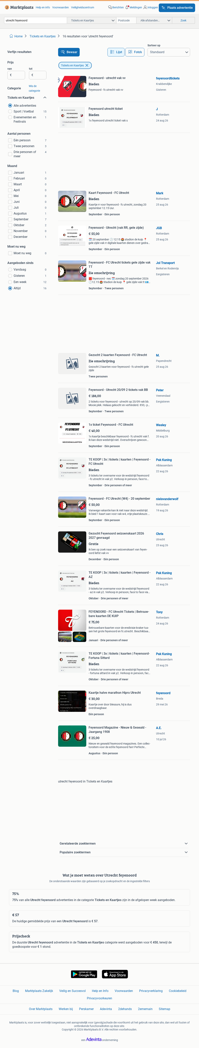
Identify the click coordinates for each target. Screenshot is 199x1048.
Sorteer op (154, 45)
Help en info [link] (43, 7)
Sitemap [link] (164, 1009)
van (9, 68)
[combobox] (35, 20)
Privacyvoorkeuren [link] (99, 998)
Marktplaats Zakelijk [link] (39, 991)
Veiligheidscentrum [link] (82, 7)
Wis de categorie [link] (34, 88)
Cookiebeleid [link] (177, 991)
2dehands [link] (125, 1009)
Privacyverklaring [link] (151, 991)
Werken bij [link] (66, 1009)
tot (30, 68)
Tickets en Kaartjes (72, 65)
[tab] (116, 52)
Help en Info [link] (100, 991)
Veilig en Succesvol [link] (72, 991)
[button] (133, 7)
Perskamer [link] (86, 1009)
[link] (18, 7)
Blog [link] (16, 991)
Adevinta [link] (106, 1009)
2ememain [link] (145, 1009)
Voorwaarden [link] (60, 7)
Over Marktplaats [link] (40, 1009)
